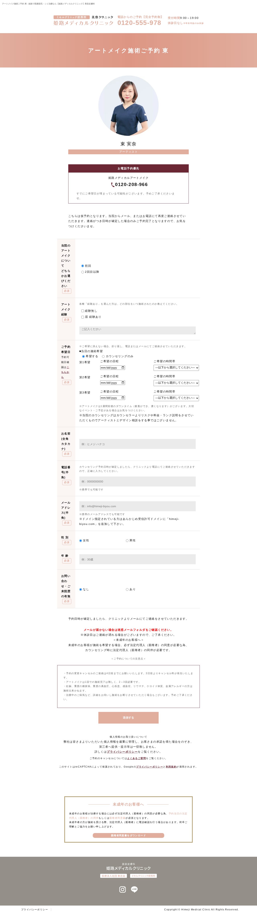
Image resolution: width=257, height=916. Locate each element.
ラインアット (134, 889)
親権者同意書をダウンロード (128, 835)
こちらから (65, 372)
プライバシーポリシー (122, 751)
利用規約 (171, 766)
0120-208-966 (131, 184)
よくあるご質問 (136, 758)
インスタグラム (122, 889)
